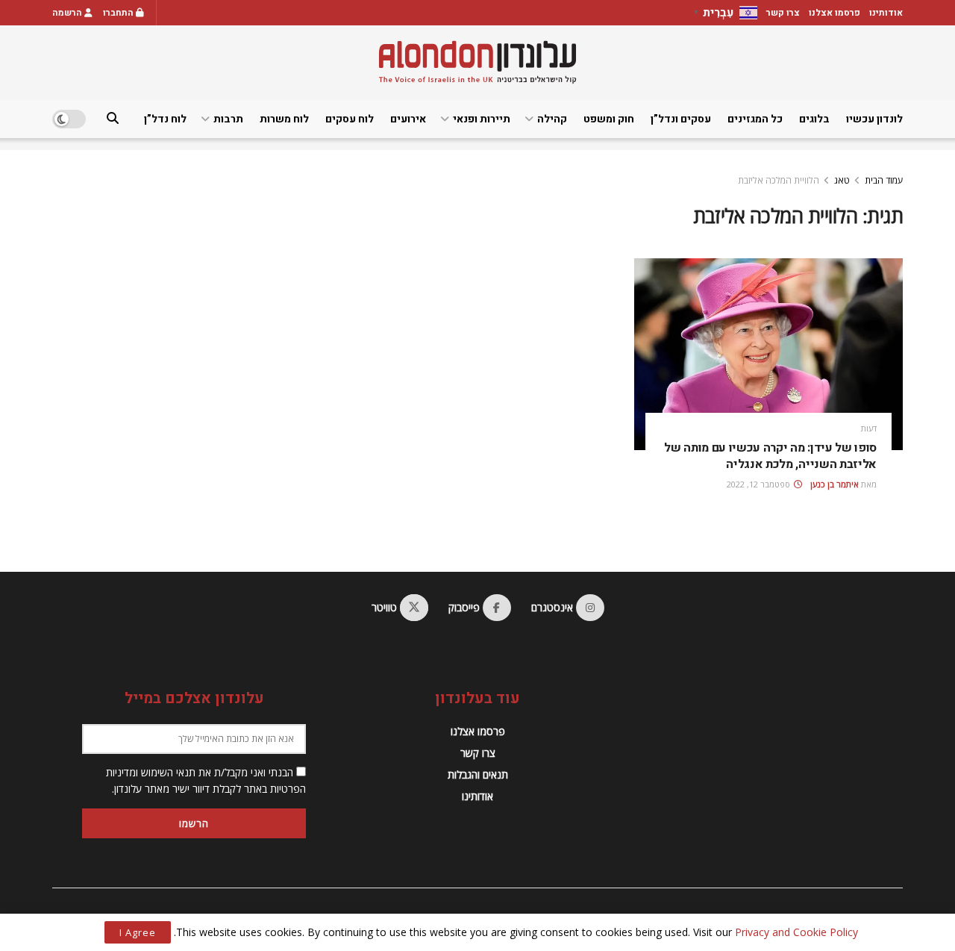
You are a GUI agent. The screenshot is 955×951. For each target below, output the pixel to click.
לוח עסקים (349, 119)
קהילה (552, 119)
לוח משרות (284, 119)
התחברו (119, 12)
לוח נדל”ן (165, 119)
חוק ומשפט (608, 119)
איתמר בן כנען (834, 484)
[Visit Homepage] (477, 62)
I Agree (137, 932)
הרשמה (68, 12)
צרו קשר (783, 12)
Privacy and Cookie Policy (796, 932)
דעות (869, 428)
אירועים (408, 119)
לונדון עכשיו (874, 119)
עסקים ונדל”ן (681, 119)
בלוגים (814, 119)
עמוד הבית (884, 180)
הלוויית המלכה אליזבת (778, 180)
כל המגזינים (755, 119)
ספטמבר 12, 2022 (759, 484)
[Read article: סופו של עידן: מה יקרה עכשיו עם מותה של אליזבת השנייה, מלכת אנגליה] (768, 354)
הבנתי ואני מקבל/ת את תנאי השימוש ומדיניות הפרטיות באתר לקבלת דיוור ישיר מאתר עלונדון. (206, 780)
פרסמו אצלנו (834, 12)
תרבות (228, 119)
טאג (842, 180)
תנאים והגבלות (478, 774)
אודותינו (886, 12)
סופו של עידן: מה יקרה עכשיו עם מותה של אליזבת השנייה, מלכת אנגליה (770, 456)
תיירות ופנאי (481, 119)
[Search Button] (113, 119)
